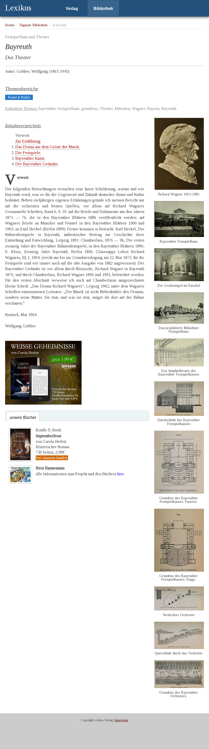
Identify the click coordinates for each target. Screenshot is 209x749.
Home (10, 25)
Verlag (72, 8)
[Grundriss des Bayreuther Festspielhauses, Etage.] (179, 570)
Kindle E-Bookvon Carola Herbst (51, 436)
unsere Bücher (23, 417)
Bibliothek (103, 8)
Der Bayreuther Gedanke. (36, 164)
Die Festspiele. (28, 153)
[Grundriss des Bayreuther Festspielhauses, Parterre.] (179, 492)
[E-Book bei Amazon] (43, 403)
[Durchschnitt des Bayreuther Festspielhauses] (179, 414)
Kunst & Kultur (19, 97)
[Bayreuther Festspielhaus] (179, 235)
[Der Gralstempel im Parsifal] (179, 280)
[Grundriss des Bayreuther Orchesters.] (179, 686)
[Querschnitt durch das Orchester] (179, 647)
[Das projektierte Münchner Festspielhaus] (179, 322)
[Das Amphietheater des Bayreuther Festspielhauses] (179, 365)
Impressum (121, 720)
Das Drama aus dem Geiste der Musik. (47, 147)
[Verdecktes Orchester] (179, 609)
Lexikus (18, 7)
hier (120, 474)
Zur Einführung (28, 141)
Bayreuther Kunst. (30, 158)
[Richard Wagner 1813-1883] (179, 188)
